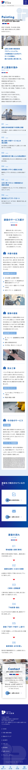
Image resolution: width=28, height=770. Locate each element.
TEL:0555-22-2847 (8, 720)
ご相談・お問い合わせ (13, 517)
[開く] (25, 2)
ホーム (3, 5)
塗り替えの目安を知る (13, 500)
